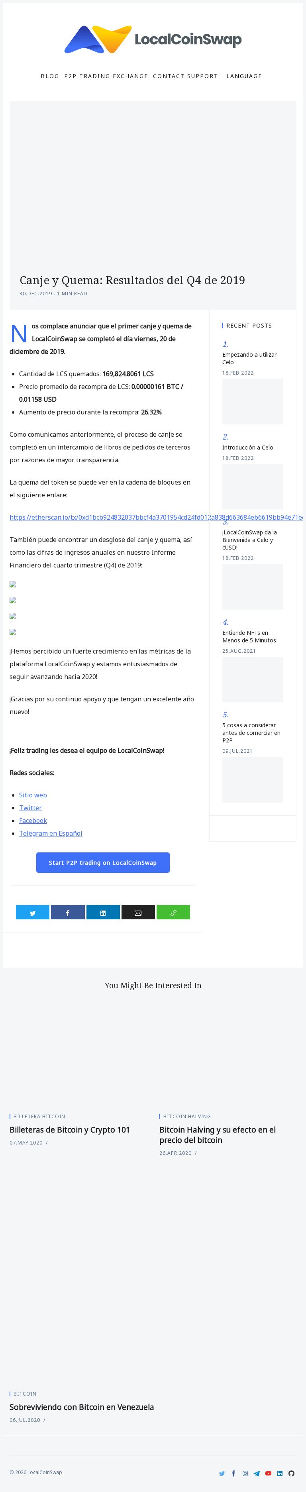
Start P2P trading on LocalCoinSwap (103, 862)
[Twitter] (222, 1473)
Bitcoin (25, 1393)
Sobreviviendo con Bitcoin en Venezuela (82, 1407)
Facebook (33, 820)
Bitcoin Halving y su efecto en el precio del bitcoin (217, 1135)
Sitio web (33, 795)
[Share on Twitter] (32, 912)
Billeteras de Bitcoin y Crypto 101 (70, 1130)
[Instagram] (245, 1473)
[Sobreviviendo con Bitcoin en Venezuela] (153, 1276)
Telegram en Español (50, 833)
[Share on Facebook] (67, 912)
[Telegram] (257, 1473)
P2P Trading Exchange (106, 76)
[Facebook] (234, 1473)
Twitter (30, 807)
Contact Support (185, 76)
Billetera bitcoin (39, 1116)
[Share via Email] (138, 912)
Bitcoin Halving (187, 1116)
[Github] (291, 1473)
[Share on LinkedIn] (103, 912)
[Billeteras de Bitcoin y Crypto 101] (78, 1054)
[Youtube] (268, 1473)
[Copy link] (173, 912)
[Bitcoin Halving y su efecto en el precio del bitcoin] (227, 1054)
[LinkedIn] (280, 1473)
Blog (50, 76)
